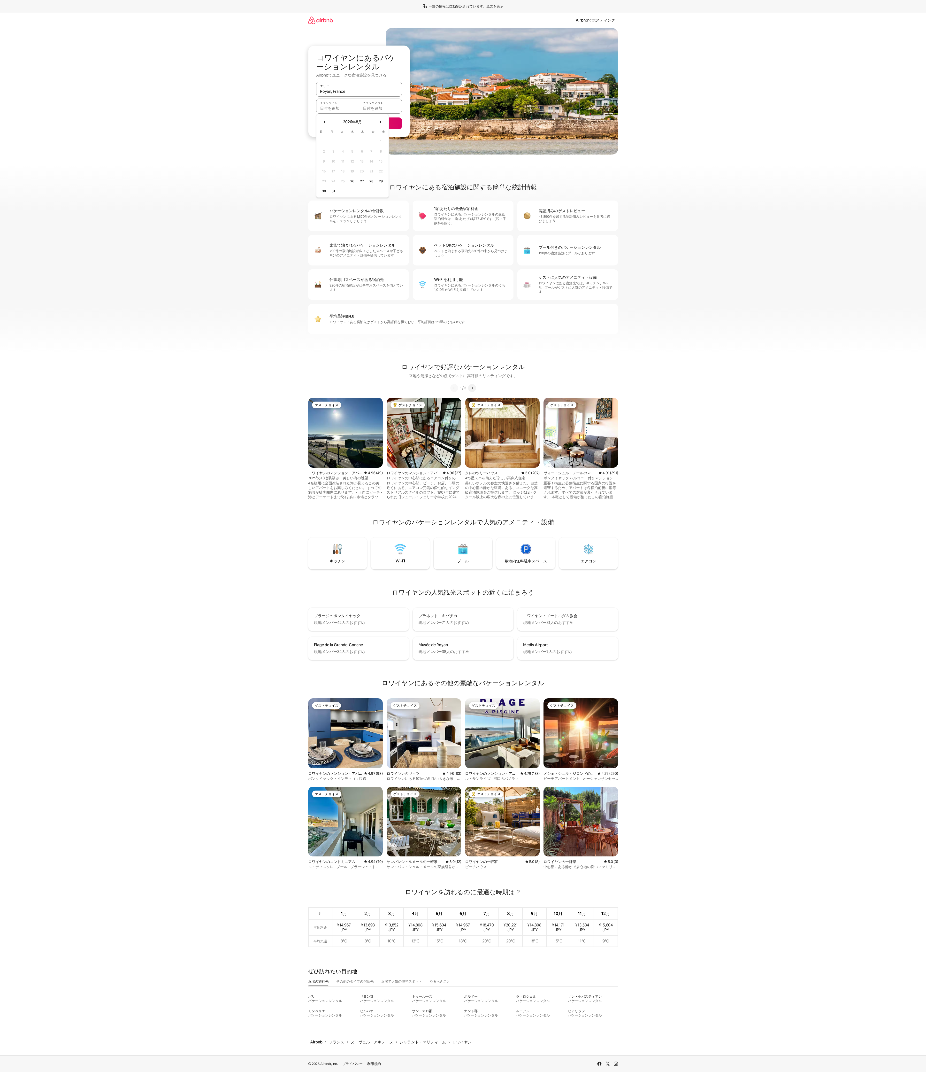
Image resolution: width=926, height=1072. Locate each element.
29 (381, 181)
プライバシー (352, 1064)
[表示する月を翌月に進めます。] (380, 122)
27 (362, 181)
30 (324, 191)
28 (371, 181)
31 (333, 191)
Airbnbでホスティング (595, 20)
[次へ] (472, 388)
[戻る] (454, 388)
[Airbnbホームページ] (320, 20)
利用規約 (374, 1064)
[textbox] (337, 108)
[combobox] (359, 91)
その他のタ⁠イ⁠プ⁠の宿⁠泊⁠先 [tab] (355, 981)
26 (352, 181)
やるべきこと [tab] (440, 981)
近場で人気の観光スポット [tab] (401, 981)
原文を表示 (494, 6)
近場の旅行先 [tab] (318, 981)
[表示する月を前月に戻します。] (324, 122)
